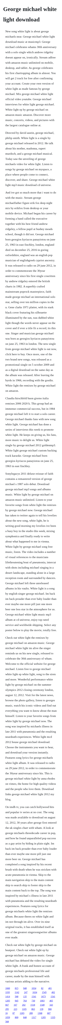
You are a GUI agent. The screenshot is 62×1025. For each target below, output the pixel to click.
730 (33, 1000)
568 (16, 996)
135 (25, 996)
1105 (24, 1009)
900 (50, 1009)
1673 (43, 996)
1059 (7, 1017)
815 (16, 988)
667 (7, 1005)
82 (42, 988)
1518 (32, 1005)
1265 (22, 1013)
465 (51, 1000)
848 (25, 1017)
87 (14, 1013)
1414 (7, 996)
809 (16, 1017)
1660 (7, 988)
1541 (34, 996)
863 (33, 1009)
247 (26, 992)
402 (53, 992)
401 (50, 988)
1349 (42, 1005)
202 (24, 1005)
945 (16, 1000)
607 (49, 1013)
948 (25, 988)
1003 (42, 1000)
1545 (44, 992)
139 (41, 1009)
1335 (53, 1017)
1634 (34, 992)
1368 (40, 1013)
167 (15, 1005)
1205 (7, 1000)
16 (6, 1013)
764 (25, 1000)
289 (31, 1013)
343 (51, 1005)
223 (15, 1009)
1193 (7, 992)
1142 (17, 992)
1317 (34, 1017)
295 (7, 1009)
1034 (34, 988)
